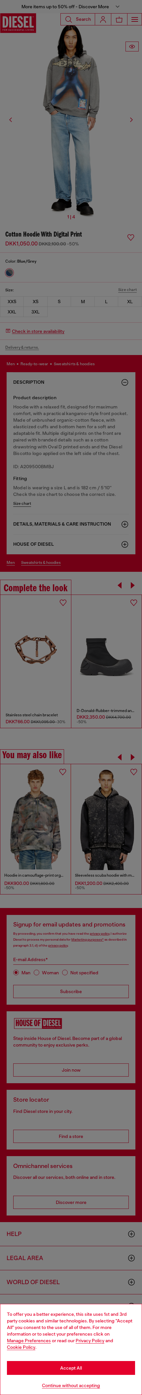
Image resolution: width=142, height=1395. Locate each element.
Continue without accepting (71, 1385)
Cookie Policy (21, 1347)
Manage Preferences (29, 1340)
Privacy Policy (90, 1340)
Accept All (71, 1368)
